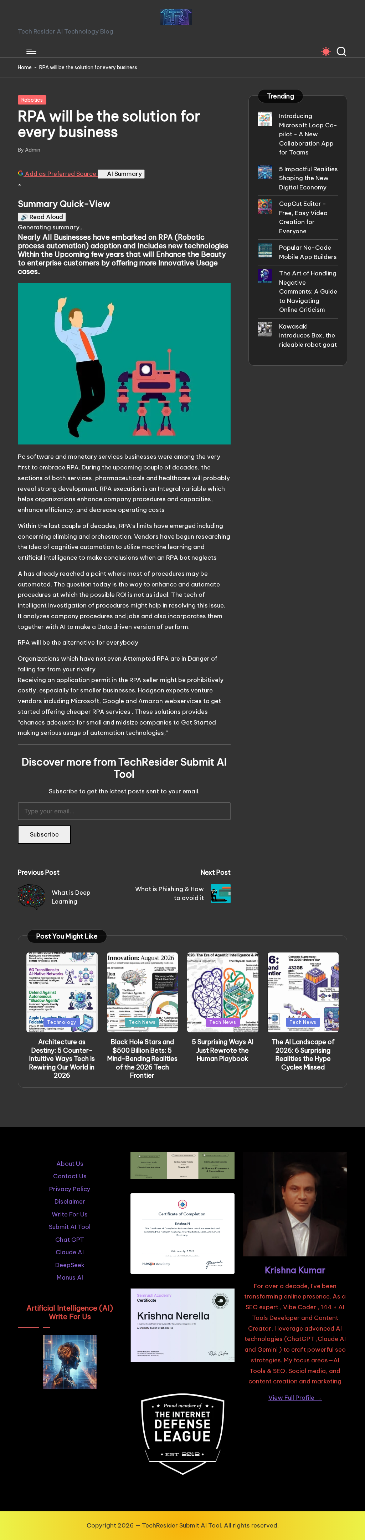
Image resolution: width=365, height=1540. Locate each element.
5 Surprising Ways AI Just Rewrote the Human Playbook (222, 1050)
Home (25, 67)
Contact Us (70, 1176)
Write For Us (70, 1214)
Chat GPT (69, 1240)
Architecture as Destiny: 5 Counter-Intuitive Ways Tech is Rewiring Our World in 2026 (62, 1058)
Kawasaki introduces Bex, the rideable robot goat (308, 335)
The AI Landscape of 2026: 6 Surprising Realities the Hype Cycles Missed (303, 1054)
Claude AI (70, 1252)
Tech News (142, 1022)
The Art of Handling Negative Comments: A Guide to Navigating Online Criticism (308, 291)
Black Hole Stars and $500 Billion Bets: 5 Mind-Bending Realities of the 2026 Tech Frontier (142, 1058)
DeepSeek (69, 1265)
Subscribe (44, 834)
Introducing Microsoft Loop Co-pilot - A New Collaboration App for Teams (308, 134)
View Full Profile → (295, 1398)
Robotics (32, 100)
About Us (69, 1164)
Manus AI (70, 1277)
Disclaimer (70, 1201)
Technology (62, 1022)
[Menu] (30, 51)
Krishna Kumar (295, 1270)
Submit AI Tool (70, 1227)
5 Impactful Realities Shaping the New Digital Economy (308, 178)
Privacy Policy (69, 1189)
